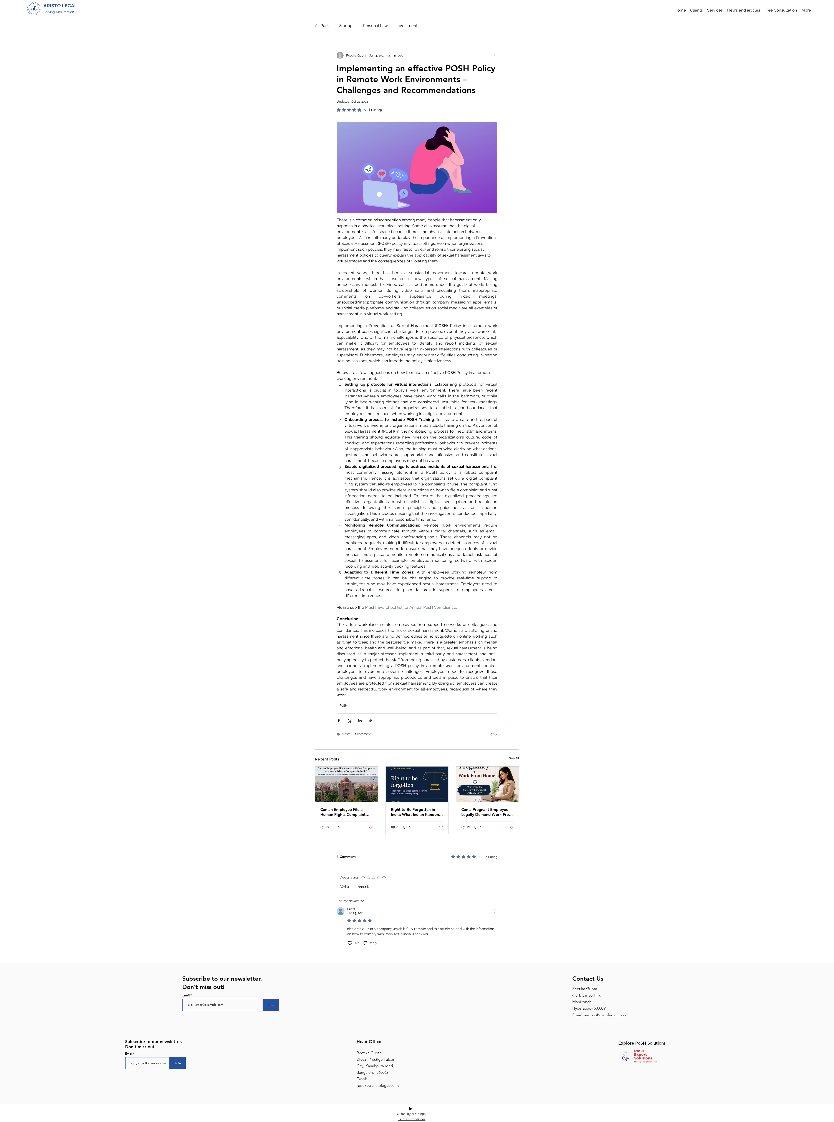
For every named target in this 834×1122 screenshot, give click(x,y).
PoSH (343, 705)
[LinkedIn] (411, 1108)
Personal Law (375, 25)
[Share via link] (371, 721)
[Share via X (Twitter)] (349, 721)
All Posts (323, 25)
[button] (715, 10)
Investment (407, 25)
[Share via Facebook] (339, 721)
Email (186, 995)
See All (514, 758)
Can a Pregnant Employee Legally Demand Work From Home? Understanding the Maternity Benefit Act (486, 812)
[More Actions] (494, 911)
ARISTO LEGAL (60, 5)
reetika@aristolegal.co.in (605, 1015)
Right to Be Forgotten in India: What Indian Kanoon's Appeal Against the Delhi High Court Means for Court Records (416, 812)
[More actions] (494, 55)
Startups (346, 25)
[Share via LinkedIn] (360, 721)
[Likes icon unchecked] (350, 943)
